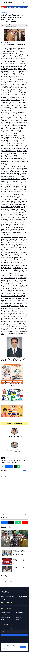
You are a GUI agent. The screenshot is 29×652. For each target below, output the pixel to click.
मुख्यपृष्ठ (3, 12)
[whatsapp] (18, 522)
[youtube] (25, 522)
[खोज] (27, 2)
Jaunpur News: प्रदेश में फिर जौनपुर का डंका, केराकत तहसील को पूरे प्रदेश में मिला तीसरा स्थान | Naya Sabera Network (19, 552)
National (16, 460)
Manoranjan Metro (5, 612)
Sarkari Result (19, 617)
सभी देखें (24, 470)
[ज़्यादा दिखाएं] (22, 466)
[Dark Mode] (24, 2)
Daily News (4, 460)
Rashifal (17, 619)
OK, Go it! (23, 647)
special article (14, 462)
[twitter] (11, 522)
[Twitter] (15, 466)
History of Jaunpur (5, 617)
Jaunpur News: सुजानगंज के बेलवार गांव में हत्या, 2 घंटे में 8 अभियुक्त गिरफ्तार (19, 561)
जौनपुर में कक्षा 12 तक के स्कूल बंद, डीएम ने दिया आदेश (19, 568)
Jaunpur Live (4, 614)
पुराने (26, 514)
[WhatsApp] (18, 466)
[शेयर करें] (26, 25)
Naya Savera (22, 460)
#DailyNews (9, 12)
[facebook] (4, 522)
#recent (20, 458)
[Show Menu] (2, 2)
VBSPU (2, 619)
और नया (4, 514)
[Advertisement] (14, 496)
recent (8, 462)
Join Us (17, 614)
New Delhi (4, 462)
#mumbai (14, 458)
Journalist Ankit (19, 612)
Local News (10, 460)
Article (24, 458)
